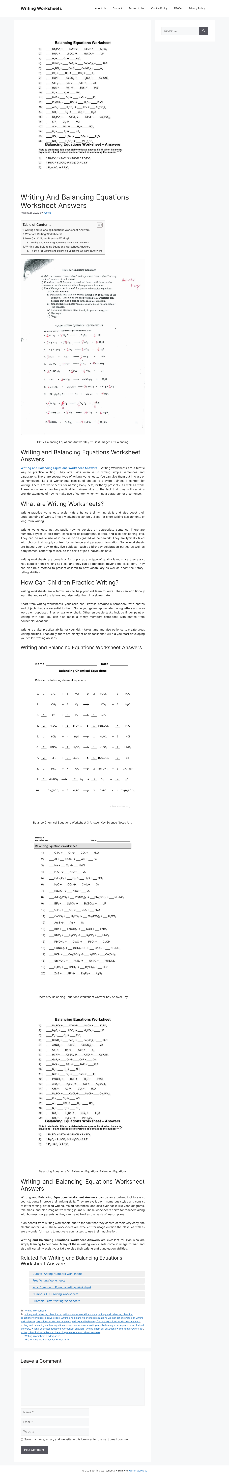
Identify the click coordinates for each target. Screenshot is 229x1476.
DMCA (178, 8)
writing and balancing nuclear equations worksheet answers (54, 1325)
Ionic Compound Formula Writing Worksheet (62, 1287)
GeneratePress (138, 1470)
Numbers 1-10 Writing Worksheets (55, 1294)
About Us (100, 8)
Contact (117, 8)
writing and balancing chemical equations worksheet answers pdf (98, 1317)
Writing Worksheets (41, 8)
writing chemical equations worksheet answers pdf (114, 1328)
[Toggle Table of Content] (98, 225)
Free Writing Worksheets (49, 1280)
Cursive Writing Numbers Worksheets (57, 1273)
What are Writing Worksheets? (43, 234)
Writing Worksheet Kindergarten (42, 1336)
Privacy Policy (196, 8)
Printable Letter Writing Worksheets (56, 1301)
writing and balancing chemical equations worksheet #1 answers (60, 1314)
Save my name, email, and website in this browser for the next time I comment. (77, 1439)
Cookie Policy (159, 8)
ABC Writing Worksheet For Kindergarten (47, 1339)
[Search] (203, 31)
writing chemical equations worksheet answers (58, 1328)
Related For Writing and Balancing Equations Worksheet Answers (66, 250)
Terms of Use (137, 8)
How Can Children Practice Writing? (47, 238)
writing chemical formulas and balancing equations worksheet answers (60, 1332)
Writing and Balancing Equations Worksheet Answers (57, 229)
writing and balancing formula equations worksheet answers (106, 1321)
